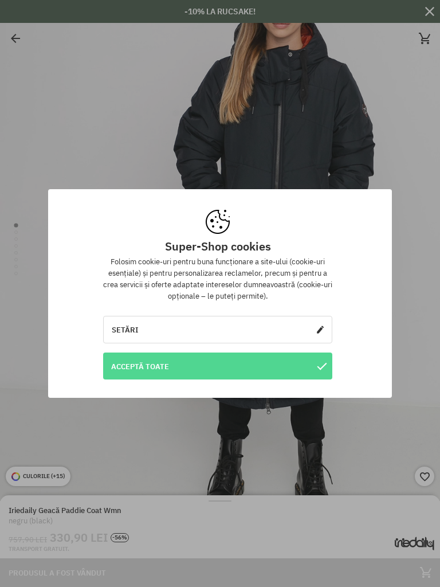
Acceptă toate (140, 366)
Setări (125, 329)
